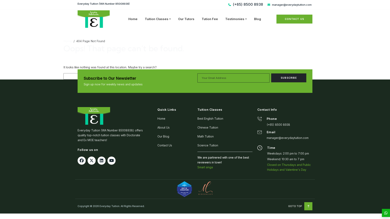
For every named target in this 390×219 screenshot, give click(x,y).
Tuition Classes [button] (156, 19)
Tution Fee (210, 19)
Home (133, 19)
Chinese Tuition (207, 127)
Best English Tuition (210, 118)
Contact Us (294, 18)
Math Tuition (205, 136)
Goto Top (295, 206)
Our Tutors (186, 19)
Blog (257, 19)
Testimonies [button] (234, 19)
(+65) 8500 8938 (278, 124)
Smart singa (205, 167)
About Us (163, 127)
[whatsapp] (386, 213)
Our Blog (163, 136)
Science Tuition (207, 145)
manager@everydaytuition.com (291, 4)
